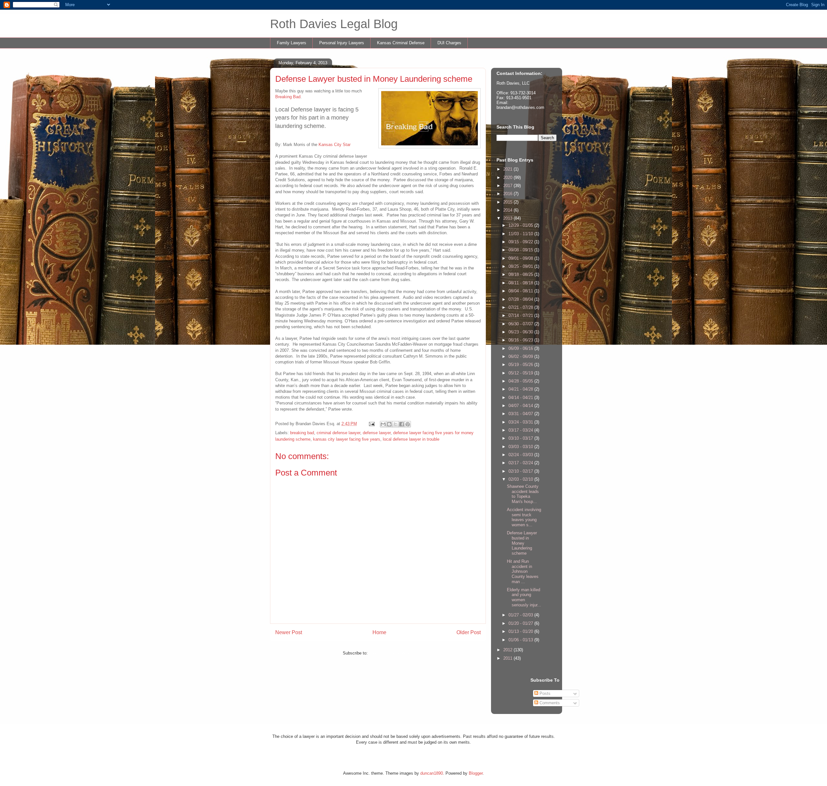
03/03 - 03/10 (521, 446)
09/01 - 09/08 (521, 258)
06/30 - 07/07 (521, 323)
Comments (549, 702)
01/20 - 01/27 (521, 623)
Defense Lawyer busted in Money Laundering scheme (522, 542)
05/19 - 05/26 (521, 364)
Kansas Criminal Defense (400, 42)
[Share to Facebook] (401, 424)
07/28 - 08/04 (521, 299)
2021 (508, 169)
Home (379, 632)
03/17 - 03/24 (521, 430)
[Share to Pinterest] (407, 424)
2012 (508, 649)
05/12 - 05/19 (521, 373)
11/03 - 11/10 (521, 233)
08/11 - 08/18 (521, 282)
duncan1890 (431, 773)
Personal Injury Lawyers (341, 42)
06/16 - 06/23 (521, 340)
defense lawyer (377, 432)
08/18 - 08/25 (521, 274)
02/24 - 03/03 (521, 454)
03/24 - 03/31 (521, 422)
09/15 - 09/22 (521, 241)
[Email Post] (371, 423)
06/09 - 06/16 (521, 348)
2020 (508, 177)
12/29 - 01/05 (521, 225)
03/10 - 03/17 (521, 438)
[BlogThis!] (389, 424)
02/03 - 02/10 (521, 479)
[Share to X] (395, 424)
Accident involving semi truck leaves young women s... (524, 517)
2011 (508, 658)
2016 (508, 193)
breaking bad (302, 432)
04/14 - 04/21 (521, 397)
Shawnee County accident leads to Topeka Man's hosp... (523, 494)
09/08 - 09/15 (521, 249)
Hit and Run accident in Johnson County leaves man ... (523, 571)
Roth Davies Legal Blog (334, 24)
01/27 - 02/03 (521, 615)
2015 (508, 202)
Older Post (468, 632)
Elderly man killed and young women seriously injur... (524, 597)
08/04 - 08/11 (521, 290)
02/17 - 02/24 (521, 462)
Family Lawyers (291, 42)
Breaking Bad (287, 96)
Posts (544, 693)
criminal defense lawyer (338, 432)
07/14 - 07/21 (521, 315)
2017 (508, 185)
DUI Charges (449, 42)
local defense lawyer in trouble (411, 439)
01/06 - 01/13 (521, 639)
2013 (508, 218)
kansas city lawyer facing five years (346, 439)
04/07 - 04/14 (521, 405)
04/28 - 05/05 (521, 381)
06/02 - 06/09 (521, 356)
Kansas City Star (335, 144)
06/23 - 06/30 (521, 332)
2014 (508, 210)
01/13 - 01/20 (521, 631)
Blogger (476, 773)
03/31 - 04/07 (521, 413)
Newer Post (288, 632)
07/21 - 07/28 (521, 307)
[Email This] (383, 424)
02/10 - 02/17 (521, 471)
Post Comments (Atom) (391, 653)
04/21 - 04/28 (521, 389)
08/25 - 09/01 (521, 266)
